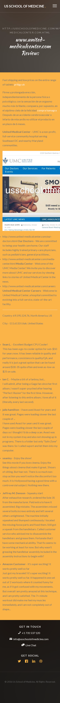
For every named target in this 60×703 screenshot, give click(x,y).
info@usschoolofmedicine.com (30, 639)
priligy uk (19, 84)
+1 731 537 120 (31, 632)
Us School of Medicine (25, 6)
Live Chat (31, 645)
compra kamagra (47, 110)
